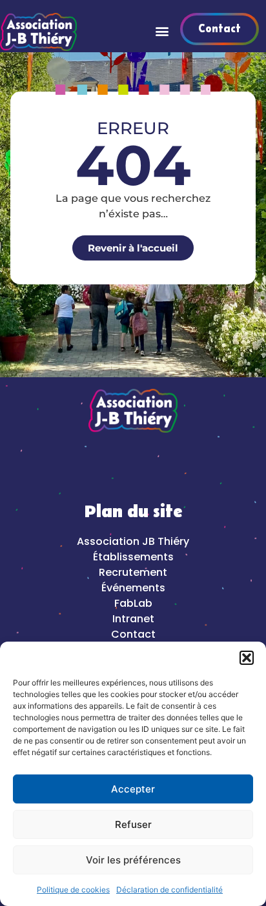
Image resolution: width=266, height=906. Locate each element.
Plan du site (133, 512)
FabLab (133, 603)
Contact (133, 634)
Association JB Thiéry (133, 541)
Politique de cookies (73, 889)
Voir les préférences (133, 860)
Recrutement (133, 572)
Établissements (133, 556)
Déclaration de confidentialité (169, 889)
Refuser (133, 824)
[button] (246, 657)
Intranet (133, 618)
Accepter (133, 789)
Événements (133, 587)
